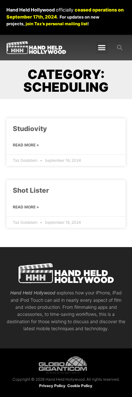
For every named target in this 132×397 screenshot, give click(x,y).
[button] (102, 48)
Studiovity (30, 129)
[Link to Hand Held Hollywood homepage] (36, 47)
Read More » (26, 145)
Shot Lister (31, 190)
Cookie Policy (79, 385)
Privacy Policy (52, 385)
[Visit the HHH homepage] (66, 273)
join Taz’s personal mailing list (56, 23)
